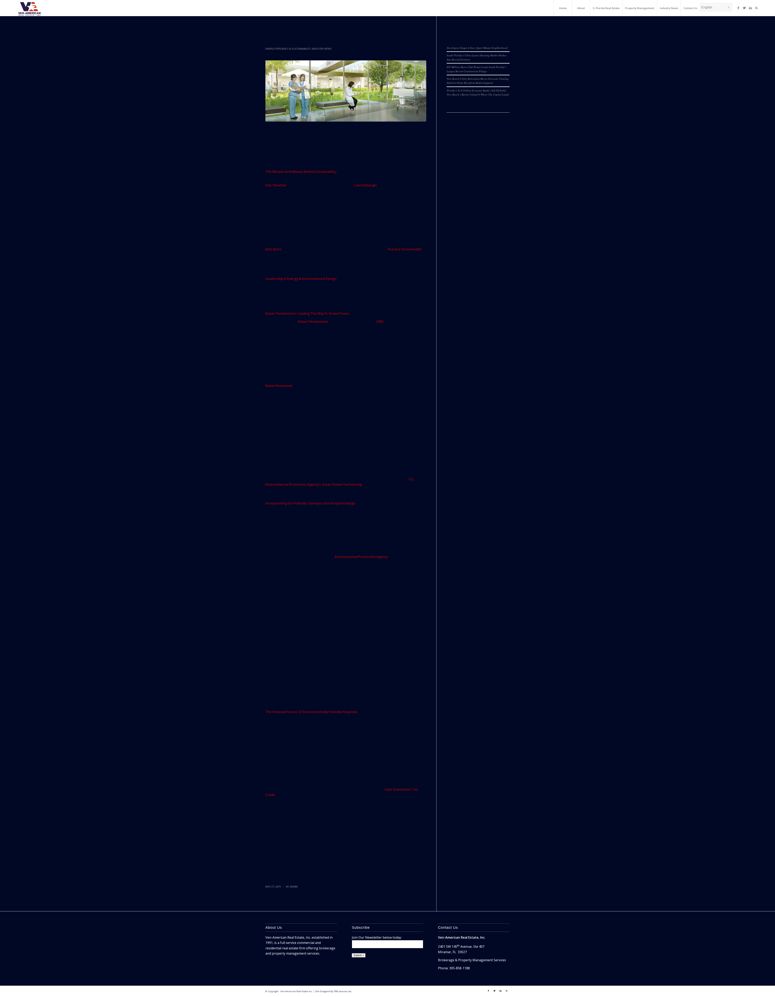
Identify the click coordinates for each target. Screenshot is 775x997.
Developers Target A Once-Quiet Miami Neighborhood (477, 48)
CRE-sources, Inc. (343, 991)
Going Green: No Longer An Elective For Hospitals (342, 41)
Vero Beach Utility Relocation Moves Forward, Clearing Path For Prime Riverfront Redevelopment (478, 81)
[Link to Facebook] (738, 8)
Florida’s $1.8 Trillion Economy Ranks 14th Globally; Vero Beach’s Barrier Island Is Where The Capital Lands (478, 92)
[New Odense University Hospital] (345, 91)
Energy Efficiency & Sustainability (288, 48)
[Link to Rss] (756, 8)
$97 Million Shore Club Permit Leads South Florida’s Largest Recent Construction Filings (476, 69)
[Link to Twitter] (744, 8)
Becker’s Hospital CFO (294, 875)
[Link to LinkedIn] (750, 8)
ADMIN (294, 886)
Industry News (322, 48)
